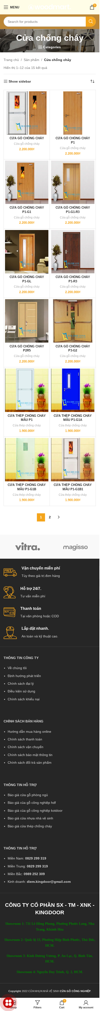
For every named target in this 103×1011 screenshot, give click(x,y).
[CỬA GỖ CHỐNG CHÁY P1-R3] (72, 251)
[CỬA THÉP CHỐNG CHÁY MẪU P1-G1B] (26, 459)
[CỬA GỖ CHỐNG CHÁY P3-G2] (72, 321)
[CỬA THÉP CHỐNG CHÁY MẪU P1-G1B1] (72, 459)
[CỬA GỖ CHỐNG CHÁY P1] (72, 113)
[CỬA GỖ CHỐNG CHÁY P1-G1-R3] (72, 182)
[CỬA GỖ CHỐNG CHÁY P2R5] (26, 321)
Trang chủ (11, 60)
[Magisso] (75, 547)
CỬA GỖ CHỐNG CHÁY (27, 138)
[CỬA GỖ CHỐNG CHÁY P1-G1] (26, 182)
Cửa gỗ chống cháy (27, 143)
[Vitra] (28, 547)
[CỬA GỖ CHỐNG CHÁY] (26, 113)
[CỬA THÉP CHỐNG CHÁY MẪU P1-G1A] (72, 390)
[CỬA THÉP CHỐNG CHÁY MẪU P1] (26, 390)
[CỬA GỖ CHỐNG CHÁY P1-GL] (26, 251)
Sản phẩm (31, 60)
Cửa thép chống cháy (27, 425)
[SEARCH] (91, 22)
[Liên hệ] (8, 1002)
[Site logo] (49, 7)
